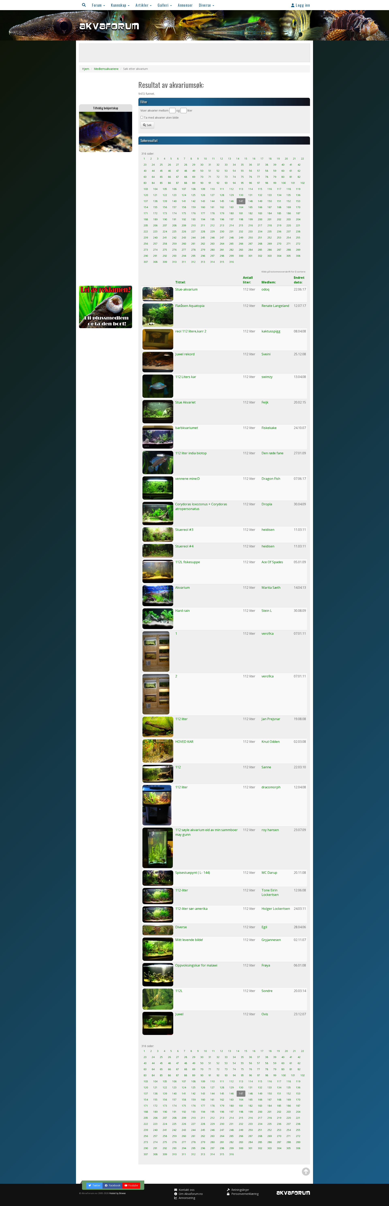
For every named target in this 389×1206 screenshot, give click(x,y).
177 (203, 213)
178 (212, 213)
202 (279, 219)
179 (222, 213)
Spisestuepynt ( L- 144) (192, 872)
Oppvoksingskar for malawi (196, 965)
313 (203, 262)
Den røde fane (272, 453)
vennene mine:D (187, 478)
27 (177, 164)
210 (193, 225)
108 (193, 189)
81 (291, 177)
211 (203, 225)
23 (145, 164)
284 (250, 249)
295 (193, 256)
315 (222, 262)
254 (288, 237)
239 (146, 237)
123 (174, 195)
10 (205, 158)
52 (218, 170)
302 (260, 256)
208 (174, 225)
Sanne (266, 767)
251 (260, 237)
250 (250, 237)
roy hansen (270, 830)
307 (146, 262)
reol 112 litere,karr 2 (190, 331)
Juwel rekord (184, 354)
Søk (149, 125)
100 (283, 183)
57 (258, 170)
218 (269, 225)
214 (231, 225)
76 (250, 177)
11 (213, 158)
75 (242, 177)
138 (155, 201)
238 (298, 231)
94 (234, 183)
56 (250, 170)
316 (231, 262)
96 (250, 183)
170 (298, 207)
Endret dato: (299, 279)
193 (193, 219)
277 (184, 249)
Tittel (180, 282)
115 (260, 189)
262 (203, 243)
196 (222, 219)
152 (288, 201)
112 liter (181, 719)
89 (193, 183)
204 (298, 219)
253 (279, 237)
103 (146, 189)
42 (299, 164)
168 (279, 207)
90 (201, 183)
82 (299, 177)
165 (250, 207)
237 (288, 231)
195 (212, 219)
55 (242, 170)
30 (201, 164)
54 (234, 170)
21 (294, 158)
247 (222, 237)
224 (165, 231)
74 (234, 177)
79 (274, 177)
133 (269, 195)
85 (161, 183)
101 (293, 183)
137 (146, 201)
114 (250, 189)
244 (193, 237)
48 (185, 170)
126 (203, 195)
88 (185, 183)
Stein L (267, 610)
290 (146, 256)
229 (212, 231)
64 (153, 177)
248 (231, 237)
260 (184, 243)
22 (302, 158)
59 (274, 170)
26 (169, 164)
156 (165, 207)
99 (274, 183)
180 (231, 213)
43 (145, 170)
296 (203, 256)
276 (174, 249)
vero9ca (268, 633)
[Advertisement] (105, 219)
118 (288, 189)
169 (288, 207)
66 (169, 177)
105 (165, 189)
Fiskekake (269, 428)
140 (174, 201)
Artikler (143, 5)
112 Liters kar (185, 377)
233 (250, 231)
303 (269, 256)
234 (260, 231)
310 (174, 262)
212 (212, 225)
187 (298, 213)
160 (203, 207)
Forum (97, 5)
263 (212, 243)
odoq (265, 289)
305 (288, 256)
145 (222, 201)
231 (231, 231)
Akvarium (182, 587)
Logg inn (302, 5)
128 (222, 195)
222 (146, 231)
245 (203, 237)
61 (291, 170)
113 (241, 189)
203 (288, 219)
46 (169, 170)
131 (250, 195)
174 (174, 213)
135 (288, 195)
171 (146, 213)
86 (169, 183)
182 (250, 213)
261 (193, 243)
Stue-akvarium (186, 289)
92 (218, 183)
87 (177, 183)
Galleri (164, 5)
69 (193, 177)
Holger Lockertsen (276, 908)
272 (298, 243)
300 (241, 256)
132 (260, 195)
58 (266, 170)
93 (226, 183)
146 (231, 201)
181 (241, 213)
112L (179, 991)
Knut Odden (271, 741)
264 (222, 243)
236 (279, 231)
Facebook (114, 1185)
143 (203, 201)
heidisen (268, 529)
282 (231, 249)
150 (269, 201)
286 (269, 249)
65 (161, 177)
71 (209, 177)
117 (279, 189)
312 (193, 262)
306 (298, 256)
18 (270, 158)
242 (174, 237)
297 (212, 256)
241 (165, 237)
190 (165, 219)
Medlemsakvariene (106, 69)
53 (226, 170)
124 (184, 195)
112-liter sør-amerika (191, 908)
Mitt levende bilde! (189, 940)
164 (241, 207)
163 (231, 207)
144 (212, 201)
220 (288, 225)
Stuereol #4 (184, 546)
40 (282, 164)
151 (279, 201)
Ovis (265, 1014)
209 (184, 225)
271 (288, 243)
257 (155, 243)
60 (282, 170)
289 (298, 249)
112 (231, 189)
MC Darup (269, 872)
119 (298, 189)
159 (193, 207)
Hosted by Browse (117, 1193)
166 (260, 207)
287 (279, 249)
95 (242, 183)
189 (155, 219)
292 (165, 256)
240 (155, 237)
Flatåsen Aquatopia (189, 305)
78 (266, 177)
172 (155, 213)
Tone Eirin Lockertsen (270, 892)
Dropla (267, 504)
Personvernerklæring (245, 1194)
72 (218, 177)
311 (184, 262)
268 (260, 243)
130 (241, 195)
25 (161, 164)
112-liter (181, 890)
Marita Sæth (271, 587)
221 (298, 225)
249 (241, 237)
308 (155, 262)
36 (250, 164)
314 (212, 262)
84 (153, 183)
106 (174, 189)
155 (155, 207)
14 (237, 158)
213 (222, 225)
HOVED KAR (184, 741)
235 (269, 231)
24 (153, 164)
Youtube (133, 1185)
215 (241, 225)
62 (299, 170)
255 (298, 237)
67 (177, 177)
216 (250, 225)
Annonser (185, 5)
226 (184, 231)
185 (279, 213)
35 (242, 164)
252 (269, 237)
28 (185, 164)
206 (155, 225)
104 (155, 189)
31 (209, 164)
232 (241, 231)
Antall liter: (248, 279)
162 (222, 207)
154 (146, 207)
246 (212, 237)
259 (174, 243)
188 (146, 219)
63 (145, 177)
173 (165, 213)
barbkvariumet (186, 428)
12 (221, 158)
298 (222, 256)
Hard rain (182, 610)
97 (258, 183)
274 (155, 249)
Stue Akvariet (185, 402)
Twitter (96, 1185)
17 (262, 158)
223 (155, 231)
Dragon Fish (271, 478)
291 (155, 256)
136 (298, 195)
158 (184, 207)
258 (165, 243)
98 (266, 183)
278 (193, 249)
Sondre (267, 991)
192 (184, 219)
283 (241, 249)
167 (269, 207)
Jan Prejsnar (271, 719)
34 (234, 164)
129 (231, 195)
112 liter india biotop (191, 453)
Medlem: (269, 282)
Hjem (85, 69)
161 (212, 207)
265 (231, 243)
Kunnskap (119, 5)
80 (282, 177)
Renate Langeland (275, 305)
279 (203, 249)
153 (298, 201)
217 (260, 225)
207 (165, 225)
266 (241, 243)
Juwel (179, 1014)
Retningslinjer (240, 1190)
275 (165, 249)
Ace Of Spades (272, 562)
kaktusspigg (271, 331)
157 (174, 207)
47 (177, 170)
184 (269, 213)
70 (201, 177)
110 (212, 189)
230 (222, 231)
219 (279, 225)
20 (286, 158)
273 (146, 249)
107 (184, 189)
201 (269, 219)
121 (155, 195)
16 (253, 158)
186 (288, 213)
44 (153, 170)
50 (201, 170)
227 (193, 231)
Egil (264, 927)
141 (184, 201)
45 (161, 170)
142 (193, 201)
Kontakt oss (186, 1190)
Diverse (205, 5)
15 (245, 158)
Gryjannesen (271, 940)
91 (209, 183)
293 (174, 256)
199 (250, 219)
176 (193, 213)
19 (278, 158)
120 (146, 195)
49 (193, 170)
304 (279, 256)
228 (203, 231)
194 (203, 219)
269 (269, 243)
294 (184, 256)
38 (266, 164)
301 (250, 256)
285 (260, 249)
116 (269, 189)
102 (302, 183)
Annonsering (186, 1198)
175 (184, 213)
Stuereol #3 (184, 529)
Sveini (266, 354)
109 (203, 189)
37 (258, 164)
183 (260, 213)
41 (291, 164)
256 (146, 243)
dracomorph (271, 787)
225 (174, 231)
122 (165, 195)
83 (145, 183)
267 (250, 243)
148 (250, 201)
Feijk (265, 402)
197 (231, 219)
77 (258, 177)
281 (222, 249)
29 (193, 164)
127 (212, 195)
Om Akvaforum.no (190, 1194)
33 (226, 164)
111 (222, 189)
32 (218, 164)
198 (241, 219)
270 (279, 243)
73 (226, 177)
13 (229, 158)
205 (146, 225)
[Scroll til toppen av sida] (306, 1172)
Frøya (266, 965)
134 (279, 195)
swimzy (267, 377)
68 (185, 177)
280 (212, 249)
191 (174, 219)
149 (260, 201)
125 (193, 195)
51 (209, 170)
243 (184, 237)
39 (274, 164)
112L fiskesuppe (187, 562)
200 (260, 219)
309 (165, 262)
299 (231, 256)
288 (288, 249)
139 (165, 201)
